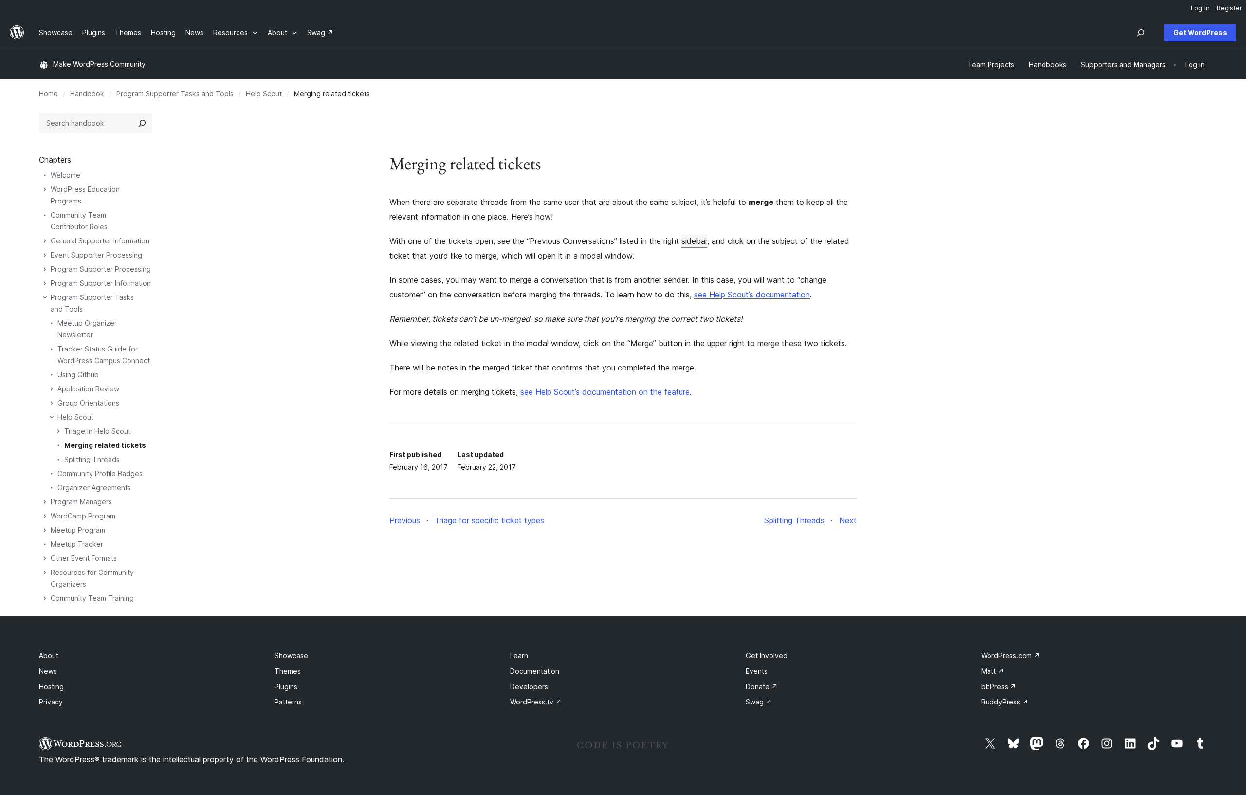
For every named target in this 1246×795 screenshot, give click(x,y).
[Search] (142, 123)
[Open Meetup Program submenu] (45, 530)
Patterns (288, 702)
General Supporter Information (100, 241)
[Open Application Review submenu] (51, 389)
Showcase (291, 655)
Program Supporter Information (101, 283)
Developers (529, 687)
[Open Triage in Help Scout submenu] (58, 431)
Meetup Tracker (77, 544)
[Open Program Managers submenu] (45, 502)
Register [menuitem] (1229, 8)
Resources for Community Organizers (92, 578)
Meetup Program (78, 530)
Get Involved (767, 655)
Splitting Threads (92, 459)
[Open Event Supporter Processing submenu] (45, 255)
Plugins (286, 687)
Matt (992, 671)
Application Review (88, 389)
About (48, 655)
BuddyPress (1004, 702)
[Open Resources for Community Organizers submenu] (45, 572)
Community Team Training (92, 598)
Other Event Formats (84, 558)
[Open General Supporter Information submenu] (45, 241)
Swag (759, 702)
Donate (762, 687)
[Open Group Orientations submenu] (51, 403)
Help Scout (264, 94)
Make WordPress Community (99, 64)
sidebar (694, 241)
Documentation (534, 671)
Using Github (78, 374)
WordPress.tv (536, 702)
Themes (288, 671)
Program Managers (81, 502)
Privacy (51, 702)
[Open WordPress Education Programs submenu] (45, 189)
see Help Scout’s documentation (752, 294)
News (48, 671)
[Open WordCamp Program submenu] (45, 516)
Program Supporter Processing (101, 269)
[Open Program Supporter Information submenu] (45, 283)
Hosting (51, 687)
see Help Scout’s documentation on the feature (605, 392)
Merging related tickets (105, 445)
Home (48, 94)
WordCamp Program (83, 516)
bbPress (998, 687)
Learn (519, 655)
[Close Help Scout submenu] (51, 417)
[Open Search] (1140, 33)
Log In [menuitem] (1200, 8)
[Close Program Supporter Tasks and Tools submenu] (45, 297)
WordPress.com (1010, 655)
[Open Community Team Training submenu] (45, 598)
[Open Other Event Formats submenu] (45, 558)
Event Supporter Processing (96, 255)
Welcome (65, 175)
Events (757, 671)
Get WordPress (1200, 32)
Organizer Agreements (94, 487)
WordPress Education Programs (85, 195)
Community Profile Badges (100, 473)
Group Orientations (88, 403)
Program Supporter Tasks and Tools (175, 94)
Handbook (87, 94)
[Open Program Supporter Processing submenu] (45, 269)
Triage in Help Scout (97, 431)
